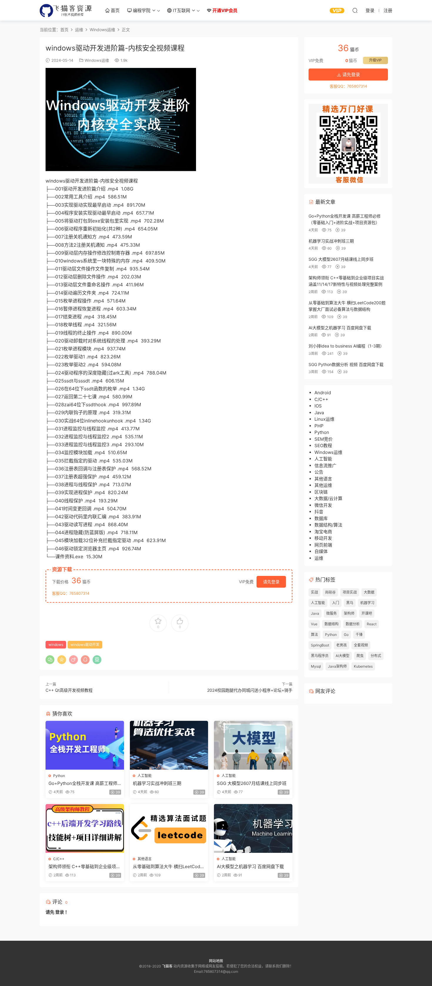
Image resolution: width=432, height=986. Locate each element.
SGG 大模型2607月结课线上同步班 (252, 783)
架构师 (349, 613)
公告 (318, 472)
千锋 (359, 634)
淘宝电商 (323, 531)
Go (346, 634)
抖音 (318, 511)
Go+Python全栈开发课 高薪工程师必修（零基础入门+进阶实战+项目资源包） (84, 783)
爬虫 (360, 656)
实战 (314, 592)
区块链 (321, 492)
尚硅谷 (330, 592)
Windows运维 (97, 60)
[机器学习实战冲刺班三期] (169, 745)
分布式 (376, 656)
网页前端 (323, 545)
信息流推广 (325, 465)
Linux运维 (324, 419)
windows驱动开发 (85, 644)
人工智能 (145, 775)
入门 (335, 603)
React (371, 624)
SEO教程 (323, 445)
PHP (319, 426)
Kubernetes (363, 666)
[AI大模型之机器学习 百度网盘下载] (253, 828)
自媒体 (321, 551)
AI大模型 (342, 656)
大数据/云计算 (328, 498)
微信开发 (323, 505)
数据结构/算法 (328, 525)
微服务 (331, 613)
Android (322, 392)
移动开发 (323, 538)
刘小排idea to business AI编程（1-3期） (346, 345)
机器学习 (367, 603)
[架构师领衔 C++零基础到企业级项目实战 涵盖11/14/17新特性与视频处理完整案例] (85, 828)
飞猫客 (66, 10)
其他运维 (323, 485)
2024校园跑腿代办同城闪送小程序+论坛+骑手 (249, 690)
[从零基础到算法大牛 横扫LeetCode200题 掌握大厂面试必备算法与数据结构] (169, 828)
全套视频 (361, 645)
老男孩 (341, 645)
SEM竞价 (323, 439)
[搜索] (355, 10)
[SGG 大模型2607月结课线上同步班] (253, 745)
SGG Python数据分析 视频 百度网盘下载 (346, 364)
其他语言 (145, 859)
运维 (318, 558)
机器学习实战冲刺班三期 (157, 783)
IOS (318, 406)
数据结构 (331, 624)
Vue (314, 624)
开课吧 (366, 613)
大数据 (369, 592)
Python (59, 775)
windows (55, 644)
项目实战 (350, 592)
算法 (314, 634)
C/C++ (58, 859)
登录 (59, 912)
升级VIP (375, 60)
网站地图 (216, 961)
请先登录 (271, 581)
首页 (115, 10)
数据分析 (353, 624)
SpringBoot (320, 645)
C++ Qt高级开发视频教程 (69, 690)
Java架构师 (337, 666)
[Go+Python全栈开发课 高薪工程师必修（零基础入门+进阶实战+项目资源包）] (85, 745)
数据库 (321, 518)
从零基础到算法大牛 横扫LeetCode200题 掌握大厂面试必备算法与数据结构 (168, 867)
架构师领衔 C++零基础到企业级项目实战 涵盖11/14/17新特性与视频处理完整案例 (84, 867)
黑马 (349, 603)
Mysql (316, 666)
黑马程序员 (320, 656)
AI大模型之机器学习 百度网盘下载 (250, 866)
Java (319, 412)
